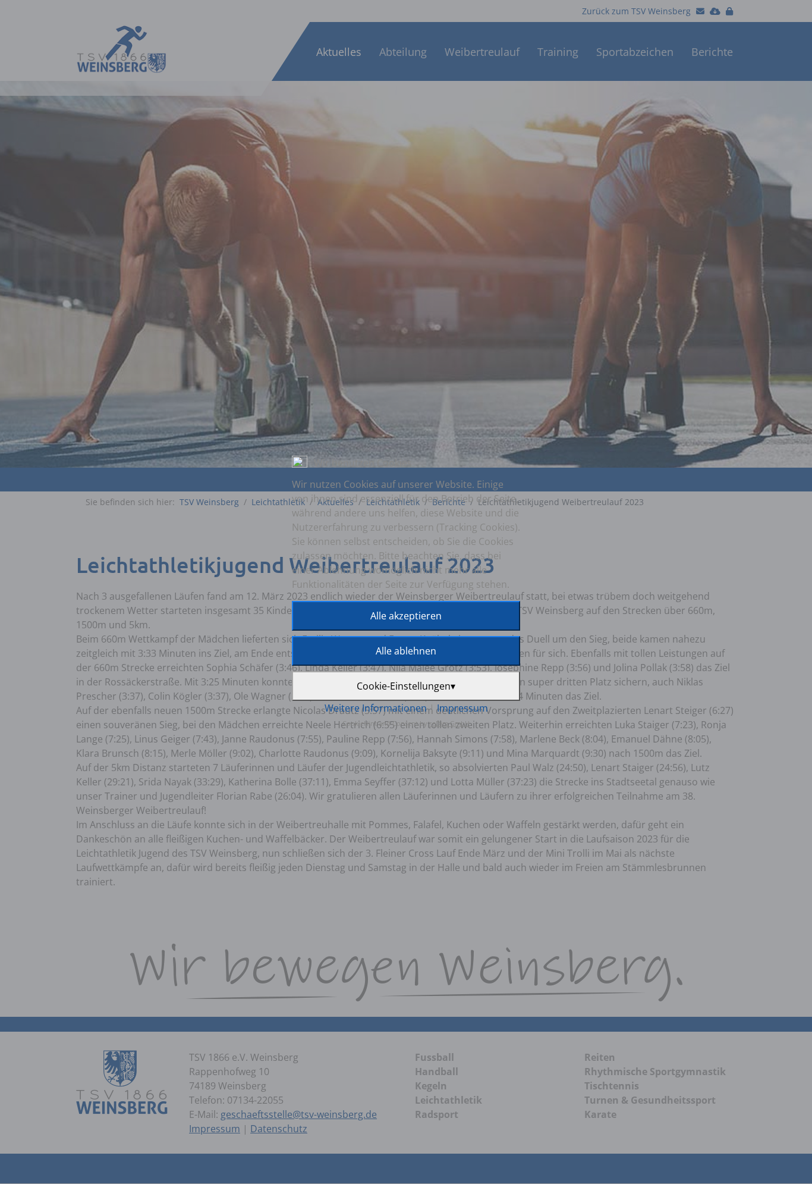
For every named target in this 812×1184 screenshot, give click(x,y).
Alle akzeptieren (406, 615)
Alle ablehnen (406, 650)
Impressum (462, 708)
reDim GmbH (449, 723)
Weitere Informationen (376, 708)
